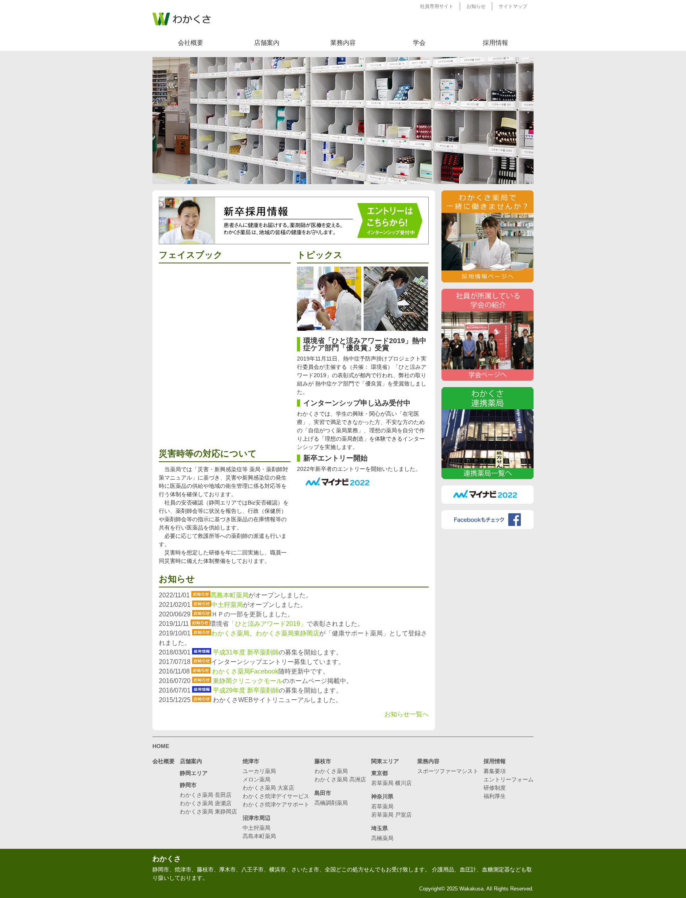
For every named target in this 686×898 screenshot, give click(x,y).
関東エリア (385, 761)
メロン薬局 (256, 779)
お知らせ (476, 6)
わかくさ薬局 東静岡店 (208, 811)
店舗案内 (266, 42)
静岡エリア (194, 773)
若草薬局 (382, 806)
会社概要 (190, 42)
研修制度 (495, 788)
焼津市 (251, 761)
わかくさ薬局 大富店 (268, 788)
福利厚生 (495, 796)
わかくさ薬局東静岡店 (287, 633)
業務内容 (343, 42)
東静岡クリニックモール (248, 680)
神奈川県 (382, 796)
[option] (343, 120)
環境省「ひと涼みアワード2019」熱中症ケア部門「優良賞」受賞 (364, 344)
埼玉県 (379, 828)
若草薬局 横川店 (391, 783)
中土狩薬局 (227, 604)
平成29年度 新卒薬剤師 (246, 690)
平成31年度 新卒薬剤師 (246, 652)
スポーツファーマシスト (447, 771)
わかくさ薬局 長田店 (205, 795)
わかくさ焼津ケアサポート (276, 804)
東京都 (379, 773)
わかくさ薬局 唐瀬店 (205, 803)
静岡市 (188, 785)
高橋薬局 (382, 838)
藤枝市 (322, 761)
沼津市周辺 (256, 818)
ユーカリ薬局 (259, 771)
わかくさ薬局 (230, 633)
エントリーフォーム (509, 779)
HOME (160, 746)
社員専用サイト (436, 6)
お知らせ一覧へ (406, 714)
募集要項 (495, 771)
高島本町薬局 (229, 595)
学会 (419, 42)
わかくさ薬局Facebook (245, 671)
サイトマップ (513, 6)
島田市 (322, 793)
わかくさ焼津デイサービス (276, 796)
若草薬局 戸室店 (391, 815)
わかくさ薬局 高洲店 (340, 779)
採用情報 (495, 42)
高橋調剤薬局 (331, 803)
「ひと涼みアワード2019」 (267, 623)
